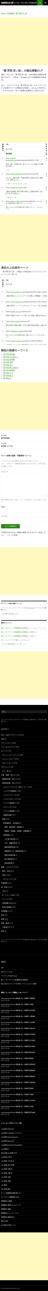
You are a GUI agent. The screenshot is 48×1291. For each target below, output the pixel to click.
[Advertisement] (24, 41)
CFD (3, 891)
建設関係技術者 (9, 847)
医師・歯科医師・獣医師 (13, 827)
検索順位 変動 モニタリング (11, 1205)
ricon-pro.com (16, 321)
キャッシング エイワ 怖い (10, 640)
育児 (2, 915)
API (2, 968)
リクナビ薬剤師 (8, 811)
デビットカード (7, 763)
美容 (3, 875)
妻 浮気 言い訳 (21, 13)
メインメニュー (45, 2)
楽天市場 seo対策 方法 (9, 1153)
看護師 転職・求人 (8, 779)
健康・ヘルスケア (7, 867)
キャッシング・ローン (10, 755)
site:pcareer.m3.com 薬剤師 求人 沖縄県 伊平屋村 (18, 1034)
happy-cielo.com (16, 201)
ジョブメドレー (8, 795)
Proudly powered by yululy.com (10, 1288)
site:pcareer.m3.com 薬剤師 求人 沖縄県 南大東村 (18, 1046)
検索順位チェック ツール (10, 1213)
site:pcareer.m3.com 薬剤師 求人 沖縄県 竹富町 (17, 1004)
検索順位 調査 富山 (7, 1217)
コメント (4, 471)
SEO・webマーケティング (10, 735)
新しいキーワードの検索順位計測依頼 (14, 628)
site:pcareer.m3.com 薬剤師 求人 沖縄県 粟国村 (17, 1058)
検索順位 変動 (6, 1209)
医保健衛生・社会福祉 (11, 823)
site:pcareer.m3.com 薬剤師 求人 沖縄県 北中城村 (18, 1100)
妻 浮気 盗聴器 (9, 370)
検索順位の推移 (6, 1201)
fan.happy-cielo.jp (17, 331)
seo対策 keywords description (11, 1145)
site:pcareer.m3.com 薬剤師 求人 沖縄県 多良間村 (18, 1010)
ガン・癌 (5, 771)
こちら (31, 719)
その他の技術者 (9, 839)
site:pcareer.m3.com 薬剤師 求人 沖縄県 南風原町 (18, 1076)
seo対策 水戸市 (6, 1157)
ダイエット (7, 879)
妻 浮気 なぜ (8, 373)
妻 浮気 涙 (7, 378)
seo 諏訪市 (5, 1149)
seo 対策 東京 (6, 1189)
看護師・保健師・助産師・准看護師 (16, 831)
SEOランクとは (6, 972)
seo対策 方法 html (7, 1129)
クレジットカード (8, 759)
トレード (5, 899)
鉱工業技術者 (9, 859)
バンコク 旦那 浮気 (7, 644)
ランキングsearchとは (9, 976)
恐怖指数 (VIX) (7, 903)
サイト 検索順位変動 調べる (11, 1193)
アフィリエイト (6, 743)
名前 (3, 507)
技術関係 (6, 835)
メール (4, 516)
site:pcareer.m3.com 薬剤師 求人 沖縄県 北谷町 (17, 1106)
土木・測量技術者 (10, 843)
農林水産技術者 (9, 855)
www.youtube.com (17, 341)
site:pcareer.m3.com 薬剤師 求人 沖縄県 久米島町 (18, 1022)
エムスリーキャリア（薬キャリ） (15, 787)
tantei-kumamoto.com (11, 159)
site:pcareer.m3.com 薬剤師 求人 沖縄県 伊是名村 (18, 1028)
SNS (2, 739)
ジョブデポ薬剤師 (9, 791)
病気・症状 (6, 871)
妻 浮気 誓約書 (9, 354)
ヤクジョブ (7, 807)
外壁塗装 (4, 883)
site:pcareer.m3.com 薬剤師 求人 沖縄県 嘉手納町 (18, 1112)
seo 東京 (4, 1185)
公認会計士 (6, 927)
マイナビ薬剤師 (8, 803)
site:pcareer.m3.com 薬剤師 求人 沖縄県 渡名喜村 (18, 1052)
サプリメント (5, 767)
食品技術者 (8, 863)
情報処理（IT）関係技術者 (13, 851)
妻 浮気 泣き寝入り (10, 357)
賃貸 (2, 919)
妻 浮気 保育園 (9, 359)
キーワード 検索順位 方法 (10, 1197)
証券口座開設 (7, 907)
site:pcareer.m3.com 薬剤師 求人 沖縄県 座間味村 (18, 1064)
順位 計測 (4, 1221)
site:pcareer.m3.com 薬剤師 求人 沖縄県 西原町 (17, 1088)
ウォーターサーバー (8, 747)
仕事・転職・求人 (7, 775)
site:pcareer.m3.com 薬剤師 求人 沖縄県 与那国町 (18, 998)
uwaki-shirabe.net (16, 174)
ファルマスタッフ (9, 799)
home (3, 13)
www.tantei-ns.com (18, 292)
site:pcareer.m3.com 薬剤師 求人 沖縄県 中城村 (17, 1094)
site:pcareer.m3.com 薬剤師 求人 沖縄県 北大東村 (18, 1040)
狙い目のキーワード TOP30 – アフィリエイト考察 (18, 984)
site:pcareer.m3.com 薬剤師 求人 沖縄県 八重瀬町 (18, 1016)
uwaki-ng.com (16, 187)
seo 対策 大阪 (6, 1177)
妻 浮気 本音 (8, 362)
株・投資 (4, 887)
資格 (3, 819)
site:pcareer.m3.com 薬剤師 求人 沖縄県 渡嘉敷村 (18, 1070)
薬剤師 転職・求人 (8, 783)
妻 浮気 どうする (7, 445)
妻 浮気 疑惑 (5, 437)
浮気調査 (10, 13)
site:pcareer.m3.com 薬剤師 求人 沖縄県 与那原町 (18, 1082)
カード (3, 751)
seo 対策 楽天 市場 (7, 1165)
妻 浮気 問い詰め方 (10, 367)
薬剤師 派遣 (7, 815)
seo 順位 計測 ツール (8, 1225)
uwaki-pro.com (16, 311)
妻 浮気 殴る (8, 375)
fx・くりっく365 (8, 895)
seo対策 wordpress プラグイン (12, 1133)
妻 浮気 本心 (8, 365)
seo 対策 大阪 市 (7, 1169)
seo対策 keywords (7, 1141)
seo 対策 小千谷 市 (7, 1161)
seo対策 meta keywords (9, 1137)
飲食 (2, 931)
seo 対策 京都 (6, 1181)
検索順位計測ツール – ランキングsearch (19, 2)
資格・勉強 (5, 923)
